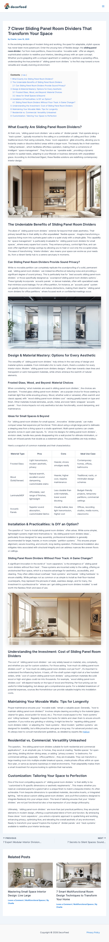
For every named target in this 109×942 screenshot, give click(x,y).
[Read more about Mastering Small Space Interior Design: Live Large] (30, 875)
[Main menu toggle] (103, 6)
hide (24, 75)
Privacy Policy (93, 932)
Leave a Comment (16, 900)
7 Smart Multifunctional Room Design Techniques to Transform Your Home (76, 895)
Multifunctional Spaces (35, 900)
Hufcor (86, 732)
